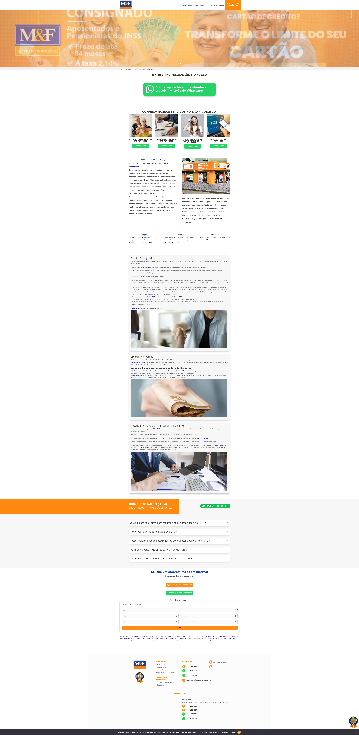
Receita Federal (218, 445)
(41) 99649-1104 (192, 719)
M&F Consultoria (136, 308)
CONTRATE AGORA (140, 145)
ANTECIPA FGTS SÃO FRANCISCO (132, 636)
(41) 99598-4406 (192, 675)
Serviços (203, 5)
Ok (239, 732)
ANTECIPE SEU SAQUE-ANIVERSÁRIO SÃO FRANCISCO (179, 636)
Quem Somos (193, 5)
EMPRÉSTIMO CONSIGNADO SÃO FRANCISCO (132, 639)
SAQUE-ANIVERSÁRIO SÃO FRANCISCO (151, 641)
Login (221, 5)
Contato (213, 5)
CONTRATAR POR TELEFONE (180, 585)
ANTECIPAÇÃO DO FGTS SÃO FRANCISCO (152, 636)
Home (184, 5)
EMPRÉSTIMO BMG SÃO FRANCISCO (228, 636)
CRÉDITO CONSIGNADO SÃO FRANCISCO (206, 636)
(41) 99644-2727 (192, 714)
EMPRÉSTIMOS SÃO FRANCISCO (177, 639)
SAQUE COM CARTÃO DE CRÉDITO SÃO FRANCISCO (218, 639)
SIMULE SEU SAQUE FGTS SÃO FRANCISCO (174, 641)
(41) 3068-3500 (192, 670)
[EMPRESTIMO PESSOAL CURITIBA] (206, 193)
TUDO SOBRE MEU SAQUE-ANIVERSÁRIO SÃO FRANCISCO (202, 641)
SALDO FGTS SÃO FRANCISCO (195, 639)
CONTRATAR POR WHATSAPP (180, 593)
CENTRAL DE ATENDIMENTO (214, 506)
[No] (357, 732)
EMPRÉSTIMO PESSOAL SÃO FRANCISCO (156, 639)
